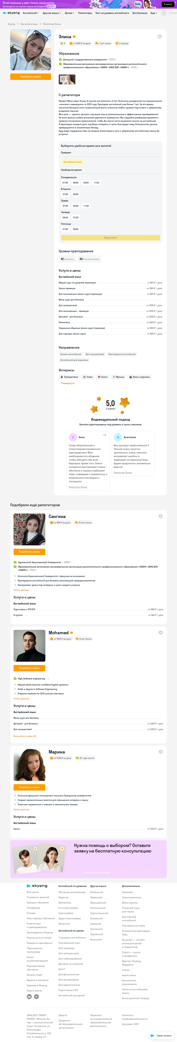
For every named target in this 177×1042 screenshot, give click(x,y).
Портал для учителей (39, 937)
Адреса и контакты (38, 980)
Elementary (64, 902)
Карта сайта (129, 975)
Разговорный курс (69, 942)
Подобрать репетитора (160, 1003)
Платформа (33, 907)
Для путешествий (95, 354)
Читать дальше (21, 590)
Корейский (96, 934)
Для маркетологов (69, 984)
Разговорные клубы (133, 925)
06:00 (65, 217)
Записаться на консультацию (157, 1019)
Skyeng (11, 24)
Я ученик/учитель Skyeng (159, 1027)
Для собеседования (70, 958)
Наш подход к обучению (41, 918)
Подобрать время (30, 76)
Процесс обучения (38, 902)
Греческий (96, 929)
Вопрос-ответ (34, 974)
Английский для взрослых (74, 360)
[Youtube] (36, 996)
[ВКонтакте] (29, 996)
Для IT (61, 969)
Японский (96, 939)
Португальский (99, 913)
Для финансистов (68, 974)
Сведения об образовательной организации (70, 1024)
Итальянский (98, 908)
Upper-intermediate (69, 918)
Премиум (127, 892)
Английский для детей (71, 995)
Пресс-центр (34, 990)
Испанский (96, 892)
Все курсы (33, 892)
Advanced (64, 923)
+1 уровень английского (72, 937)
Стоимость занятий (38, 897)
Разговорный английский (122, 354)
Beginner (63, 897)
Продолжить (110, 237)
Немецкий (96, 897)
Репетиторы (85, 13)
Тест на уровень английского (112, 13)
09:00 (86, 182)
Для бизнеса (139, 13)
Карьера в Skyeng (37, 985)
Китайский (96, 918)
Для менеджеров (68, 979)
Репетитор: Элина (78, 487)
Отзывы (31, 913)
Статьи (126, 970)
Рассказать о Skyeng (161, 1011)
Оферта (62, 1015)
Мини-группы (130, 902)
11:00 (96, 182)
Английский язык (72, 161)
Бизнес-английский (70, 354)
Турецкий (95, 923)
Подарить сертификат (40, 943)
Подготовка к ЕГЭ (68, 990)
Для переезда (66, 948)
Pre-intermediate (68, 908)
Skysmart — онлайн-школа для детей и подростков (134, 943)
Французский (98, 902)
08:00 (75, 182)
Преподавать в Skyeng (40, 932)
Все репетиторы (29, 24)
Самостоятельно (131, 897)
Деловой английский (70, 963)
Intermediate (65, 913)
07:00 (65, 182)
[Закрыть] (173, 989)
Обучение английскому (72, 892)
